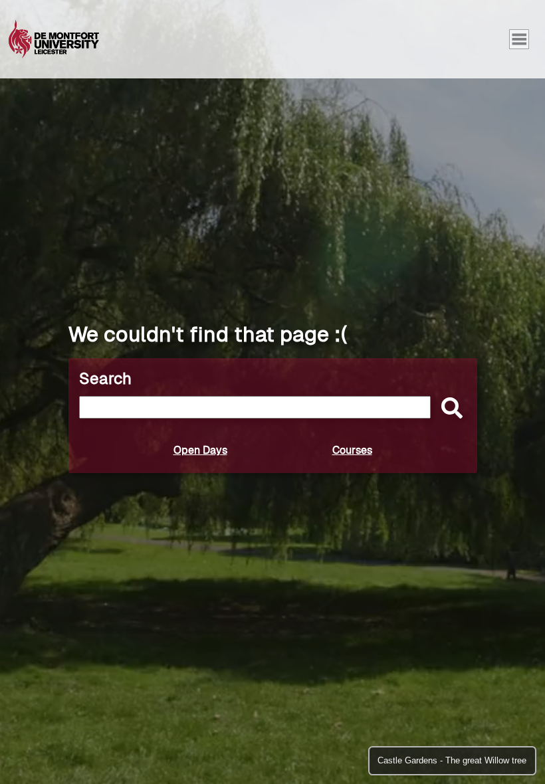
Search (105, 378)
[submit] (449, 409)
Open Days (200, 450)
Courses (352, 450)
